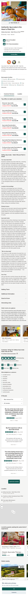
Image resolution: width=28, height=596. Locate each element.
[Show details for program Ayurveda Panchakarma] (25, 134)
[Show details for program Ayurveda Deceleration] (25, 127)
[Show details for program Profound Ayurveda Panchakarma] (25, 149)
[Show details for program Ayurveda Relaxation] (25, 112)
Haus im (10, 579)
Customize (14, 592)
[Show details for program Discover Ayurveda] (25, 104)
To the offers (14, 54)
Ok (14, 588)
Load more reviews (14, 481)
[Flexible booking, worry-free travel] (18, 22)
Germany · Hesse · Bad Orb (8, 34)
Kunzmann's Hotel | (11, 546)
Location (19, 94)
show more (3, 87)
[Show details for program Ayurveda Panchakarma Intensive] (25, 141)
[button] (13, 511)
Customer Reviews (9, 94)
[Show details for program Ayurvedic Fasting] (25, 119)
